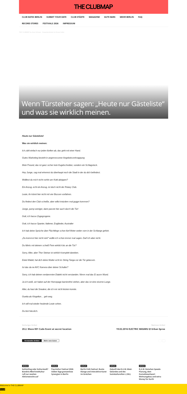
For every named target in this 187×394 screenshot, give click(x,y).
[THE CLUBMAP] (93, 6)
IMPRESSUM (69, 23)
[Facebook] (43, 127)
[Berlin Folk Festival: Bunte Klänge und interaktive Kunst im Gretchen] (93, 356)
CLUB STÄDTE (77, 17)
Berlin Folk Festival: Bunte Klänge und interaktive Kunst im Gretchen (93, 371)
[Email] (76, 127)
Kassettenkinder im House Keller (53, 32)
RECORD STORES (30, 23)
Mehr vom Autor (50, 340)
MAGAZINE (94, 17)
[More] (97, 127)
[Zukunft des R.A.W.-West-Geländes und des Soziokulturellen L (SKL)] (123, 356)
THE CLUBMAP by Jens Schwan (30, 32)
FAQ (140, 17)
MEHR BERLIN (127, 17)
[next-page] (163, 340)
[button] (164, 20)
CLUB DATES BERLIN (32, 17)
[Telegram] (83, 127)
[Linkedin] (63, 127)
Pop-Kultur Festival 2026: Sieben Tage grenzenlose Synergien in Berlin (62, 371)
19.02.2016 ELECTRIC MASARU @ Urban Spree (140, 328)
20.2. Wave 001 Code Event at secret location (46, 328)
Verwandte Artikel (31, 340)
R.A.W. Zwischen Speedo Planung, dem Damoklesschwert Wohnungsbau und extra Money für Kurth (150, 374)
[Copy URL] (90, 127)
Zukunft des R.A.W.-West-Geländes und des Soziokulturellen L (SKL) (121, 371)
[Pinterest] (49, 127)
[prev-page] (160, 340)
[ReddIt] (70, 127)
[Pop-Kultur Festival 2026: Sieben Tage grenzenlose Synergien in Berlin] (64, 356)
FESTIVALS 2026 (50, 23)
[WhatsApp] (56, 127)
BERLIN (25, 366)
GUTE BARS (109, 17)
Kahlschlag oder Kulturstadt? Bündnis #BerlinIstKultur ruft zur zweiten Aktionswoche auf (35, 373)
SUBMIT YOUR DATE (56, 17)
